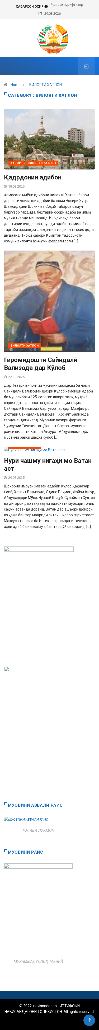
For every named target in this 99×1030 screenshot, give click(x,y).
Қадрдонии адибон (33, 177)
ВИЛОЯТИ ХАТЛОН (45, 85)
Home (16, 85)
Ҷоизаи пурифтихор (67, 5)
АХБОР (16, 163)
